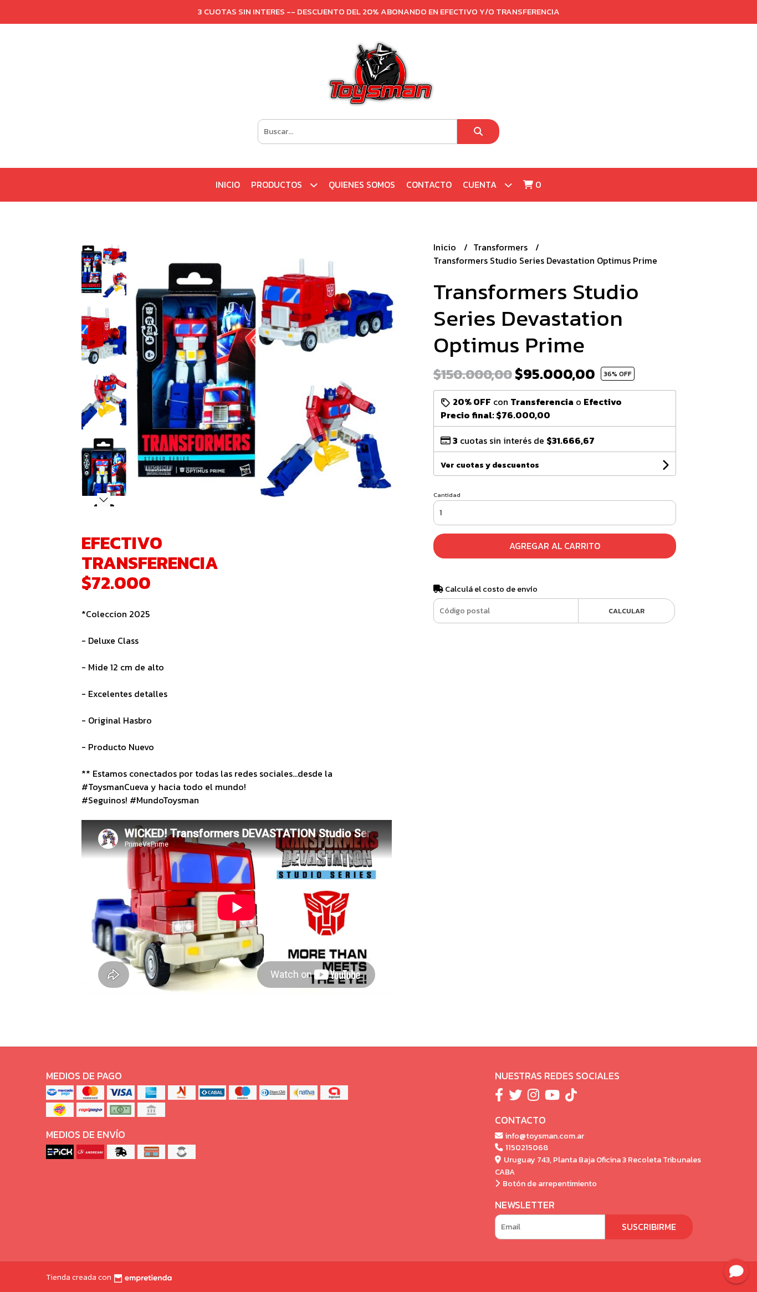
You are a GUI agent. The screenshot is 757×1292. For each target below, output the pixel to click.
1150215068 (526, 1147)
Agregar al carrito (554, 545)
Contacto (429, 184)
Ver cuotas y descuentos (490, 465)
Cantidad (447, 494)
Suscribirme (649, 1226)
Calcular (626, 611)
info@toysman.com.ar (544, 1136)
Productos (277, 184)
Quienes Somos (362, 184)
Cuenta (481, 184)
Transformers (501, 247)
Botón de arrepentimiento (549, 1183)
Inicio (228, 184)
